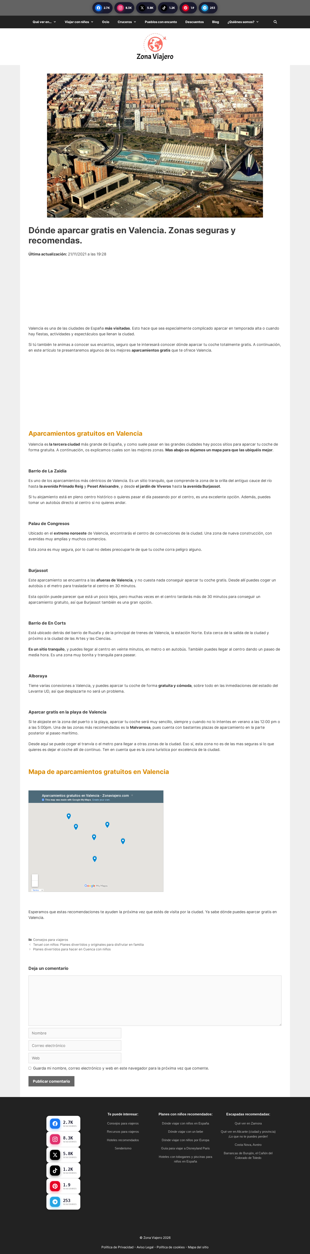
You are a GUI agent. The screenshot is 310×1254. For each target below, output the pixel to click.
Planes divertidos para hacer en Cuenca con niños (72, 949)
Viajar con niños (77, 22)
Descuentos (194, 22)
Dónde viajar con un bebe (185, 1131)
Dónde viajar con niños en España (185, 1123)
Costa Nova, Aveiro (248, 1144)
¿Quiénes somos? (241, 22)
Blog (215, 22)
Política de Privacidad (117, 1247)
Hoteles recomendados (123, 1140)
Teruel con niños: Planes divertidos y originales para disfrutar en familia (88, 945)
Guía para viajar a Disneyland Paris (185, 1148)
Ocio (105, 22)
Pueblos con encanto (161, 22)
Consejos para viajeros (50, 940)
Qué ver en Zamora (248, 1123)
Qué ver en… (42, 22)
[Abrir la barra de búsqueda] (275, 22)
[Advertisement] (155, 294)
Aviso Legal (145, 1247)
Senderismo (123, 1148)
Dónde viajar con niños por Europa (185, 1140)
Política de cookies (171, 1247)
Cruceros (125, 22)
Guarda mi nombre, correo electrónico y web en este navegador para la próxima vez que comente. (121, 1068)
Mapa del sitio (198, 1247)
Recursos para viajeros (123, 1131)
